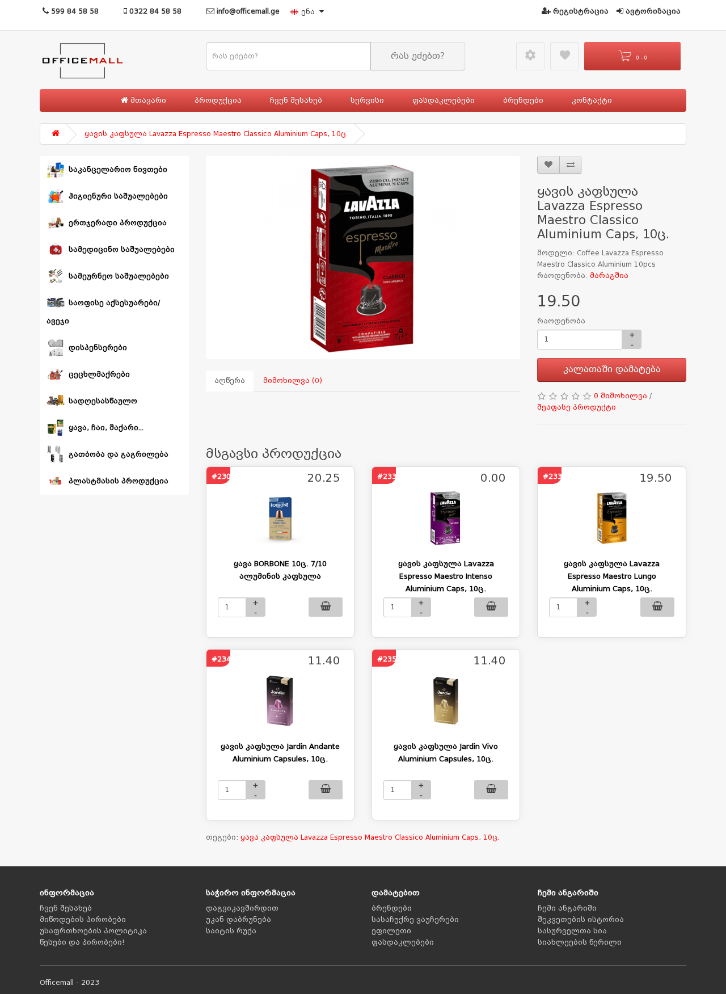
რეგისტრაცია (580, 11)
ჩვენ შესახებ (296, 100)
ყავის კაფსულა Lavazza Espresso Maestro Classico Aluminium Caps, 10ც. (216, 134)
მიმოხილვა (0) (292, 381)
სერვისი (367, 100)
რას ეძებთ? (418, 56)
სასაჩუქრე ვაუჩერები (415, 920)
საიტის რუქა (231, 931)
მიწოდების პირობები (83, 920)
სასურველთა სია (572, 931)
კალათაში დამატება (612, 369)
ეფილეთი (391, 931)
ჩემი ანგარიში (567, 908)
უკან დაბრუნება (238, 920)
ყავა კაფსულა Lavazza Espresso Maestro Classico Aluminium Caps (359, 837)
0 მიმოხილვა (620, 396)
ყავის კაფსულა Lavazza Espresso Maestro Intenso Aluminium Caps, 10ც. (446, 576)
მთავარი (147, 100)
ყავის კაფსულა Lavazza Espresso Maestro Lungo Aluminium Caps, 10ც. (612, 576)
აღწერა (229, 381)
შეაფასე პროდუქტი (576, 407)
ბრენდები (523, 100)
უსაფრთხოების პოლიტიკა (93, 931)
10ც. (491, 837)
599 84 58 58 (74, 11)
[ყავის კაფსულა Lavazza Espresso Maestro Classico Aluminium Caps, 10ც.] (363, 257)
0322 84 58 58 (154, 11)
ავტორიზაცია (652, 11)
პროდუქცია (218, 100)
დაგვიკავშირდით (242, 908)
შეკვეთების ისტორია (581, 920)
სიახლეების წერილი (580, 942)
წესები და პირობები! (82, 942)
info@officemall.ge (247, 11)
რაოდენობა (561, 321)
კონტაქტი (592, 100)
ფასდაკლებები (443, 100)
